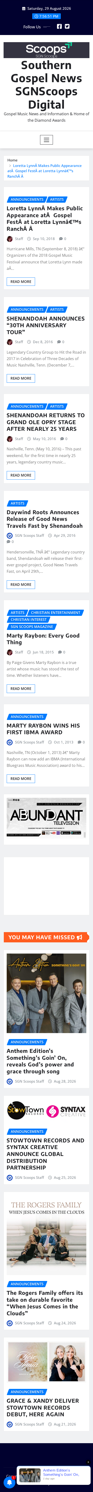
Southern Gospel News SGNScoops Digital (46, 84)
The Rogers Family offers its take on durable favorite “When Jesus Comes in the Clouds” (45, 1302)
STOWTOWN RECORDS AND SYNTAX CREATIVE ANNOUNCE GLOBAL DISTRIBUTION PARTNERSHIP (46, 1154)
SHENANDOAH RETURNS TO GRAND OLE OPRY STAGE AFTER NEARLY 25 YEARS (46, 422)
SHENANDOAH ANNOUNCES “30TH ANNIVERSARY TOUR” (46, 325)
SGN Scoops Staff (29, 535)
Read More (20, 281)
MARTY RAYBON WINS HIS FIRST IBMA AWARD (43, 729)
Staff (19, 238)
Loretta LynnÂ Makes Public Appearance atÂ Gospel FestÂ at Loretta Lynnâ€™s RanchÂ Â (44, 171)
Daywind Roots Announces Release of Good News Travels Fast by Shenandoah (45, 519)
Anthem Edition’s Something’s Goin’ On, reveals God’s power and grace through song (40, 1061)
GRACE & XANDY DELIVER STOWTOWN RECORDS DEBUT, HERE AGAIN (43, 1407)
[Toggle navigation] (46, 140)
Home (12, 160)
